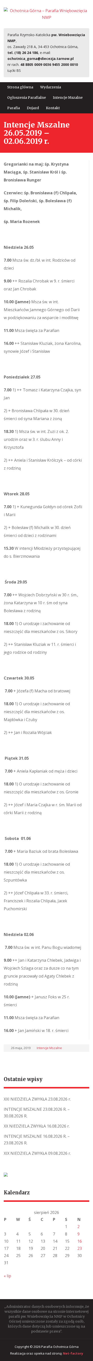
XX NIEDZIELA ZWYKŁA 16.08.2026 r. (37, 1126)
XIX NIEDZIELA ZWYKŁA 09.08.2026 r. (37, 1153)
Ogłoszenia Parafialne (26, 97)
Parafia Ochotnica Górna (60, 1346)
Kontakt (53, 108)
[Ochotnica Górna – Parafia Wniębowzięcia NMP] (46, 13)
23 (79, 1248)
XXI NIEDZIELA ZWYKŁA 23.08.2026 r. (37, 1099)
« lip (7, 1276)
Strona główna (20, 87)
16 (79, 1241)
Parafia (13, 108)
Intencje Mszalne (68, 97)
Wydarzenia (50, 87)
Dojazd (33, 108)
